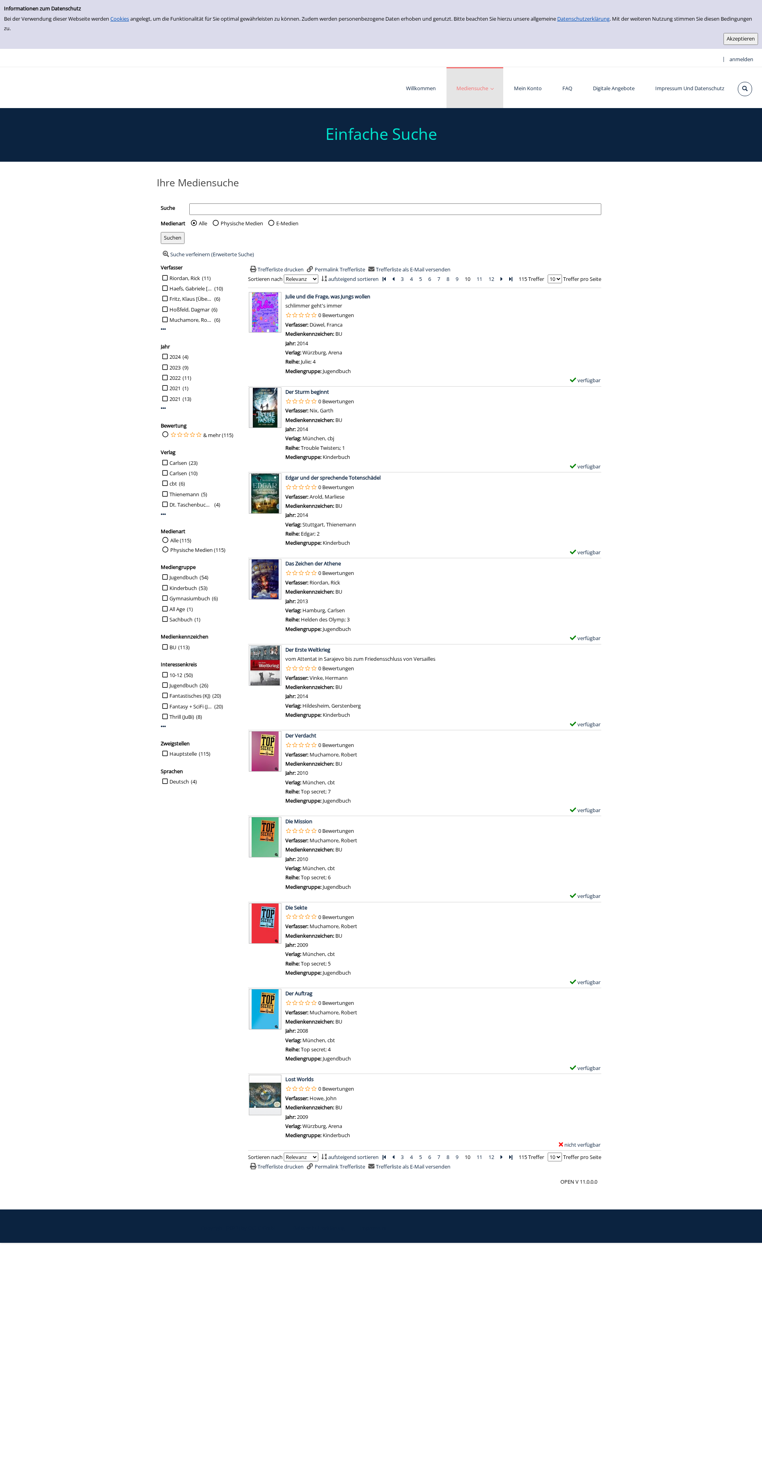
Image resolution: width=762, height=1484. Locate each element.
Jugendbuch (183, 577)
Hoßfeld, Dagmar (189, 309)
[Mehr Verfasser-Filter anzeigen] (163, 329)
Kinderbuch (183, 588)
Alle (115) (180, 540)
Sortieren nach (265, 278)
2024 (175, 356)
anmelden (741, 59)
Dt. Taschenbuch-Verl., (190, 504)
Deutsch (179, 781)
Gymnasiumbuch (189, 598)
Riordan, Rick (184, 278)
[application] (474, 87)
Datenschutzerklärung (583, 18)
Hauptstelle (183, 753)
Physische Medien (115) (197, 549)
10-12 (175, 675)
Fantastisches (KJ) (189, 695)
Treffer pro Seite (582, 278)
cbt (173, 483)
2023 (175, 367)
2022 (175, 377)
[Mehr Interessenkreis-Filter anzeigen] (163, 726)
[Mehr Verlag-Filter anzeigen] (163, 514)
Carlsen (178, 462)
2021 (175, 388)
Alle (203, 223)
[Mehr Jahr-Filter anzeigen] (163, 408)
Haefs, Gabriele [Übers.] (190, 288)
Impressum (373, 1227)
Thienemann (184, 494)
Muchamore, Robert (190, 319)
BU (172, 647)
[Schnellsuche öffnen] (745, 89)
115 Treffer (531, 278)
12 (491, 278)
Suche (168, 207)
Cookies (119, 18)
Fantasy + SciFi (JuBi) (190, 706)
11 (479, 278)
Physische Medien (242, 223)
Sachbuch (180, 619)
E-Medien (287, 223)
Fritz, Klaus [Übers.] (190, 298)
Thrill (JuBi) (181, 716)
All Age (177, 609)
